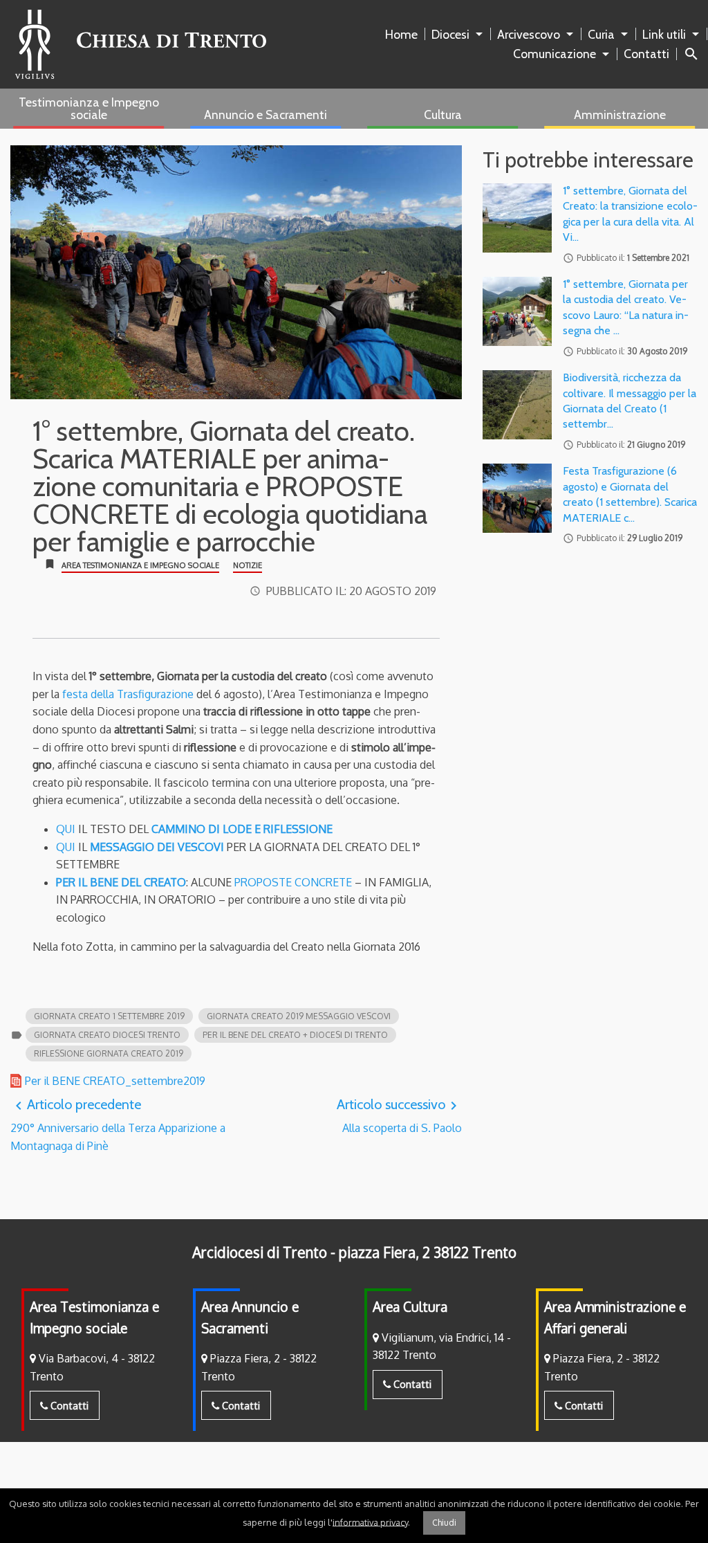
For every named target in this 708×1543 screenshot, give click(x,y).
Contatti (646, 53)
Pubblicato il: (351, 591)
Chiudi (444, 1522)
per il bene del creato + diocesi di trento (295, 1035)
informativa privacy (370, 1521)
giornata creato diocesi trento (107, 1035)
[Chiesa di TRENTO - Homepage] (140, 44)
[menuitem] (404, 35)
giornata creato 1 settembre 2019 (109, 1016)
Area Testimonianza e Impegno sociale (140, 565)
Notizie (247, 565)
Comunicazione (554, 53)
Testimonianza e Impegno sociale (89, 108)
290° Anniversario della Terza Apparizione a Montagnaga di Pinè (117, 1124)
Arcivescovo (528, 34)
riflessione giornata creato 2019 (108, 1053)
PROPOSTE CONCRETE (292, 882)
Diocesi (450, 34)
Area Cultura (410, 1306)
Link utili (664, 34)
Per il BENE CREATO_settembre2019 (115, 1081)
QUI (65, 829)
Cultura (443, 114)
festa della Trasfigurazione (128, 694)
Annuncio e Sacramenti (265, 114)
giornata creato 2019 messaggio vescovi (299, 1016)
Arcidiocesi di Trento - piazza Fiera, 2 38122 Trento (354, 1252)
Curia (601, 34)
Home (401, 34)
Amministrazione (620, 114)
